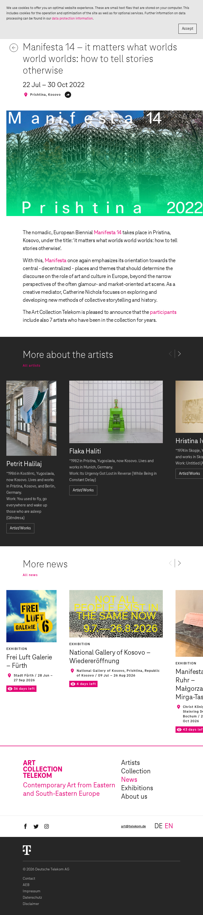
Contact (29, 879)
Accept (187, 29)
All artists (31, 365)
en (169, 826)
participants (163, 312)
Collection (136, 771)
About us (134, 797)
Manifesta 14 (108, 233)
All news (30, 575)
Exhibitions (137, 788)
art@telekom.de (133, 826)
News (129, 780)
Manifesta (55, 261)
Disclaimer (31, 904)
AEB (26, 885)
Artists (130, 763)
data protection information (72, 18)
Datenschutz (32, 898)
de (158, 826)
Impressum (31, 891)
